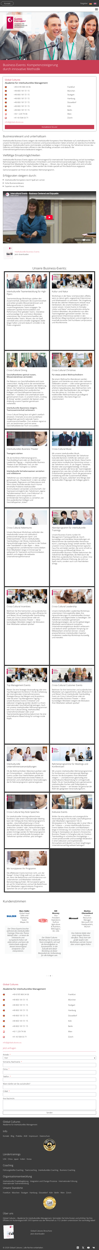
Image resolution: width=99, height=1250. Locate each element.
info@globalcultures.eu (14, 122)
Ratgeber (84, 3)
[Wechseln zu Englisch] (95, 3)
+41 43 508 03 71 (21, 117)
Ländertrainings (11, 1154)
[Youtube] (88, 1247)
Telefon (6, 1076)
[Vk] (93, 1247)
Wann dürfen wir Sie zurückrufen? (16, 1084)
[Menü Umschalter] (96, 9)
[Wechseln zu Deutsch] (90, 3)
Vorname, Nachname (12, 1062)
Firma (5, 1069)
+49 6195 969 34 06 (22, 87)
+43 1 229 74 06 (20, 114)
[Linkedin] (77, 1247)
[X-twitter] (83, 1247)
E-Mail (5, 1091)
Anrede (6, 1054)
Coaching (8, 1165)
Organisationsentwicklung (17, 1176)
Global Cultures (11, 1121)
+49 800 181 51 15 (21, 90)
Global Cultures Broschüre (41, 1230)
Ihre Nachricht (8, 1098)
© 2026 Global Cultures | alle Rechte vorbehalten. (23, 1247)
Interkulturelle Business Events (27, 251)
